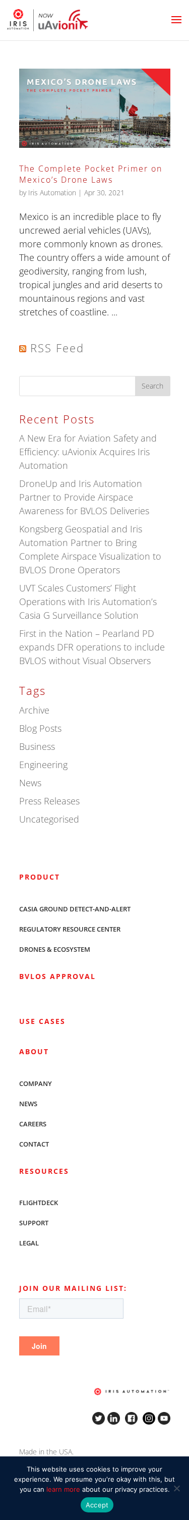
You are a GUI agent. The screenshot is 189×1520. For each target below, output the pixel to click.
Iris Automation (52, 192)
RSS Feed (57, 347)
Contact (34, 1144)
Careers (32, 1123)
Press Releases (49, 801)
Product (39, 877)
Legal (29, 1242)
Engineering (43, 764)
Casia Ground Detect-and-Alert (75, 908)
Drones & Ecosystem (54, 949)
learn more (63, 1489)
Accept (97, 1505)
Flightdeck (38, 1202)
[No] (176, 1488)
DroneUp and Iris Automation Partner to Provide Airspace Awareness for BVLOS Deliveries (84, 497)
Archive (34, 710)
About (34, 1051)
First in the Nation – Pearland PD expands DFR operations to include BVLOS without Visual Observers (92, 647)
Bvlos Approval (57, 976)
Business (37, 746)
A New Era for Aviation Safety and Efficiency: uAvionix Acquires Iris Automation (88, 451)
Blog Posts (40, 728)
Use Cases (42, 1021)
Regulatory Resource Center (69, 929)
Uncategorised (49, 819)
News (30, 783)
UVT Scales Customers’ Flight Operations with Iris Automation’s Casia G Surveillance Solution (88, 601)
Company (35, 1083)
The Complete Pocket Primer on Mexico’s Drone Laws (90, 174)
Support (33, 1222)
